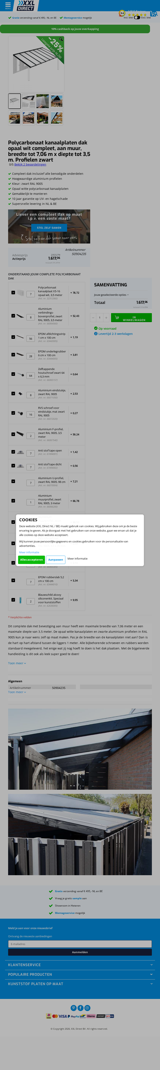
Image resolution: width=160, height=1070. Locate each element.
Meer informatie (29, 552)
